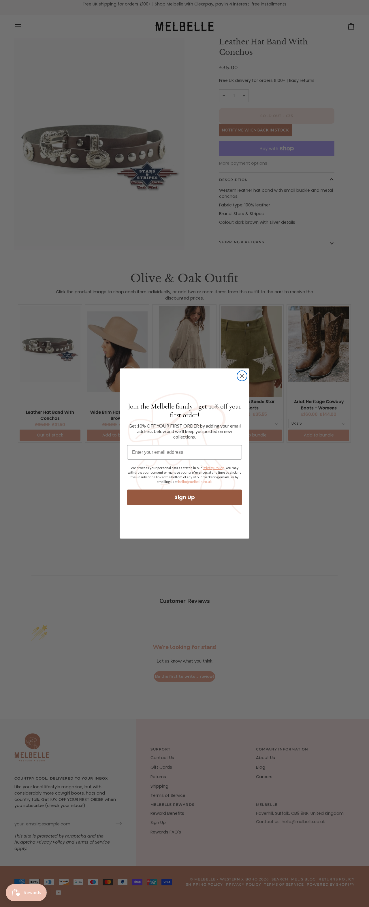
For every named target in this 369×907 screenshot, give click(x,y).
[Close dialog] (242, 376)
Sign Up (184, 497)
